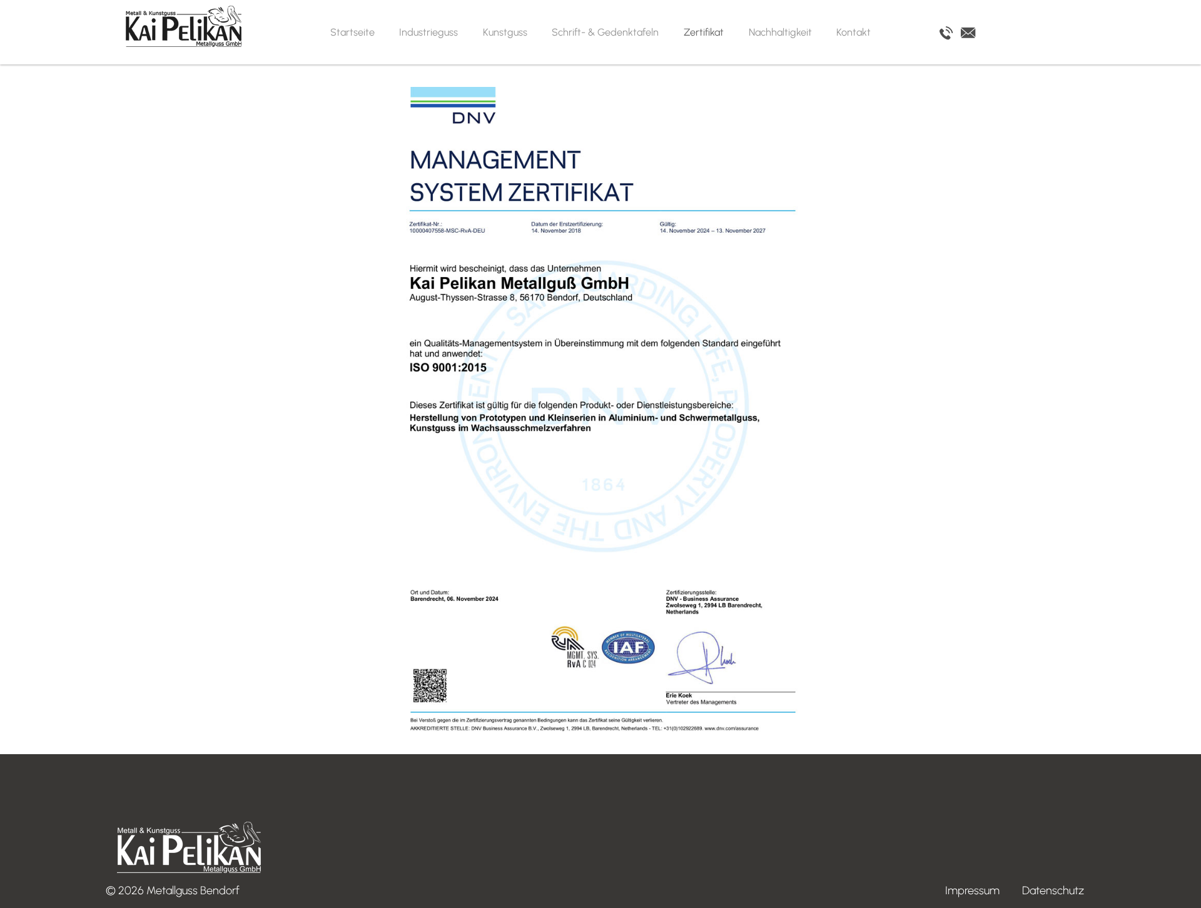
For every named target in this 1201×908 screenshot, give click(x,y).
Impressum (972, 890)
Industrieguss (428, 32)
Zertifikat (704, 32)
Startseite (352, 32)
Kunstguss (505, 32)
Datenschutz (1053, 890)
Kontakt (853, 32)
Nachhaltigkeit (780, 32)
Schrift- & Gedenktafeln (605, 32)
